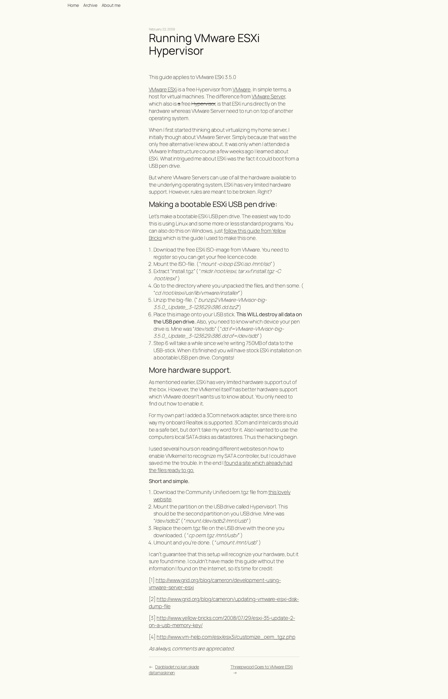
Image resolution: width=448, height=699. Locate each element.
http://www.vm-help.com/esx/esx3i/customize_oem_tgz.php (226, 636)
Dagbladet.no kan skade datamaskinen (174, 669)
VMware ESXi (163, 89)
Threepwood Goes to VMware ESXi (262, 667)
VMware (242, 89)
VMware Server (268, 96)
